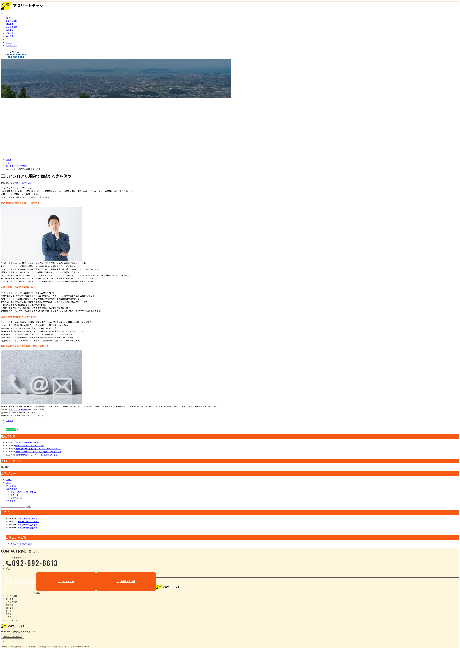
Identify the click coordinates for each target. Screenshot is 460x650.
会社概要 (9, 36)
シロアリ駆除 (11, 20)
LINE (9, 479)
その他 (14, 494)
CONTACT (9, 60)
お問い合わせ (127, 581)
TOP (8, 17)
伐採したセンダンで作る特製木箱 (29, 445)
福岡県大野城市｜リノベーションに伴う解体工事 (36, 454)
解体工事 (9, 24)
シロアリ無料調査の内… (28, 527)
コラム (9, 42)
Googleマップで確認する (12, 636)
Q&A (8, 482)
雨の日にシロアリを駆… (28, 521)
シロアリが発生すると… (28, 524)
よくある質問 (11, 27)
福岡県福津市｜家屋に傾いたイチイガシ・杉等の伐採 (38, 448)
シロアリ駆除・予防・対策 (23, 491)
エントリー (68, 581)
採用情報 (9, 33)
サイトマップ (11, 45)
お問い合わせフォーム (18, 409)
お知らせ (11, 485)
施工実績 (9, 30)
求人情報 (10, 501)
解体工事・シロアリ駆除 (16, 165)
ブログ (9, 39)
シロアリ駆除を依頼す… (28, 518)
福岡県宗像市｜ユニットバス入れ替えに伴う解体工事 (38, 451)
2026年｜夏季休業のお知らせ (28, 442)
